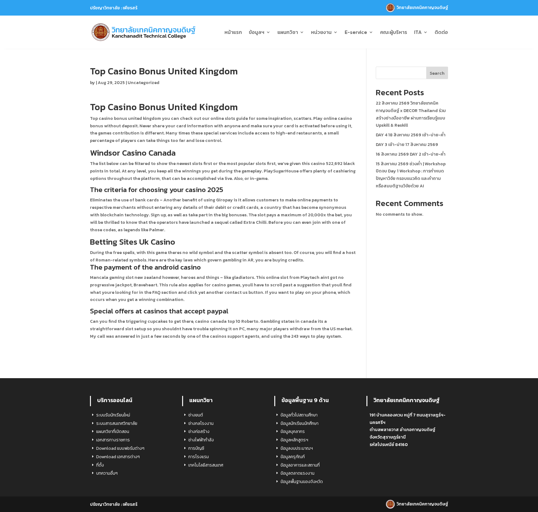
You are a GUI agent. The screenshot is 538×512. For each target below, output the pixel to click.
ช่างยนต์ (195, 415)
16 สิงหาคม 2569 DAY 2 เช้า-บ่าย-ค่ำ (411, 154)
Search (437, 73)
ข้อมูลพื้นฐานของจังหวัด (302, 481)
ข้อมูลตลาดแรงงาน (297, 473)
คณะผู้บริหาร (393, 32)
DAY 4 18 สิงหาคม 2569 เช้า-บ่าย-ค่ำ (411, 135)
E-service (356, 32)
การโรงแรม (198, 456)
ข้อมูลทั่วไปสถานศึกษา (299, 415)
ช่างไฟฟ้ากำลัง (201, 440)
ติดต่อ (441, 32)
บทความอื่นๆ (107, 473)
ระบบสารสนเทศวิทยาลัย (116, 423)
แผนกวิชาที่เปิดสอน (112, 431)
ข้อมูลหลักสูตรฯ (294, 440)
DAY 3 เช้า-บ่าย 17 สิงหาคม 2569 (407, 144)
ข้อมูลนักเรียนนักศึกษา (300, 423)
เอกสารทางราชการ (113, 440)
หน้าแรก (233, 32)
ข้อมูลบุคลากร (293, 431)
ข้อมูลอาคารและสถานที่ (300, 465)
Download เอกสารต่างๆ (118, 456)
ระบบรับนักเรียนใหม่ (113, 415)
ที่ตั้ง (100, 465)
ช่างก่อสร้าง (199, 431)
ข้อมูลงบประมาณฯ (297, 448)
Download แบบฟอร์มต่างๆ (120, 448)
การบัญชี (196, 448)
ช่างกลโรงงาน (201, 423)
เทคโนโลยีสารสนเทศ (205, 465)
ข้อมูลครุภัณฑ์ (293, 456)
